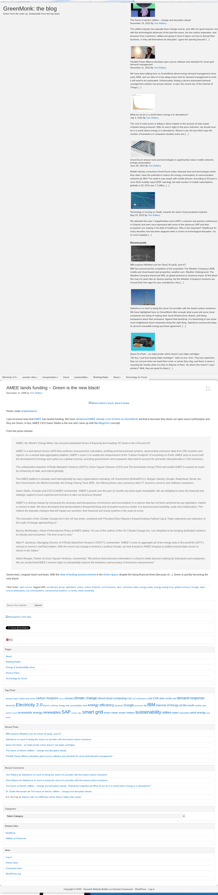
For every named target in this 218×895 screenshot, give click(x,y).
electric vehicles (50, 705)
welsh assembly (86, 590)
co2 (129, 698)
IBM (151, 704)
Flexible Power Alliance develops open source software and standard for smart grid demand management (59, 756)
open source (25, 587)
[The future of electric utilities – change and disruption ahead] (143, 16)
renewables (52, 712)
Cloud (66, 377)
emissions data (130, 587)
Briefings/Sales (100, 377)
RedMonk (10, 833)
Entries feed (12, 862)
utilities (166, 712)
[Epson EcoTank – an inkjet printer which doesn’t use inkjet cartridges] (143, 350)
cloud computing (116, 698)
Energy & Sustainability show (20, 667)
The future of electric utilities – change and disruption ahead (160, 20)
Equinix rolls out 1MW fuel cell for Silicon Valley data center (51, 797)
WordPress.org (13, 873)
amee (80, 587)
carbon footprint (92, 587)
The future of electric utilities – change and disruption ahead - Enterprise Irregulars (47, 786)
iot (180, 705)
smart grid (92, 712)
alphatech (71, 587)
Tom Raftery (12, 774)
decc (119, 587)
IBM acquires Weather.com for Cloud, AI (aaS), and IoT (158, 264)
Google (195, 587)
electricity (10, 705)
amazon (9, 698)
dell (174, 698)
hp (145, 705)
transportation (49, 377)
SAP (66, 712)
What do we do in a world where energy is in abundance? (159, 114)
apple (16, 699)
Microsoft (188, 705)
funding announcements (82, 574)
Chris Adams (12, 780)
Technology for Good (136, 377)
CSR (156, 698)
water (175, 712)
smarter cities (29, 377)
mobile (198, 705)
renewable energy (30, 712)
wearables (184, 713)
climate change (85, 698)
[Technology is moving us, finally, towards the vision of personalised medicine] (143, 208)
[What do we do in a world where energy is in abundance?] (143, 111)
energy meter (146, 587)
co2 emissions (108, 587)
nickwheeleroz (29, 411)
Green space (110, 574)
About (116, 377)
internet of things (167, 705)
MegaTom (104, 423)
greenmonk (139, 706)
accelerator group (56, 587)
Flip (10, 639)
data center (165, 698)
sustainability (80, 377)
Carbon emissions (27, 698)
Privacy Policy (13, 673)
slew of (64, 574)
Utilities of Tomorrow (16, 838)
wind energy (198, 712)
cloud (101, 698)
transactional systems (56, 590)
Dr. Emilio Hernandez (16, 791)
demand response (190, 698)
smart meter (111, 712)
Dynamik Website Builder (96, 889)
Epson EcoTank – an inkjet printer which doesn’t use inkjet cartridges (164, 354)
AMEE (37, 419)
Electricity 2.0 (9, 377)
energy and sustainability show (73, 705)
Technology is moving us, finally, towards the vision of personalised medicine (168, 212)
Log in (9, 857)
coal (149, 698)
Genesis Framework (123, 889)
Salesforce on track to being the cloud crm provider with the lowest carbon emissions (173, 308)
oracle (14, 713)
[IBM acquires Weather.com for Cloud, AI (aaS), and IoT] (143, 261)
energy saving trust (163, 587)
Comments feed (14, 868)
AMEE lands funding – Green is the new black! (53, 387)
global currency (182, 587)
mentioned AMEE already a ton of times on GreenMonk (107, 419)
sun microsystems (35, 590)
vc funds (72, 590)
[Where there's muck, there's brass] (109, 403)
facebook (119, 705)
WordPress (140, 889)
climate (68, 698)
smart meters (127, 712)
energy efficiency (101, 705)
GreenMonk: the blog (30, 8)
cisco (61, 698)
